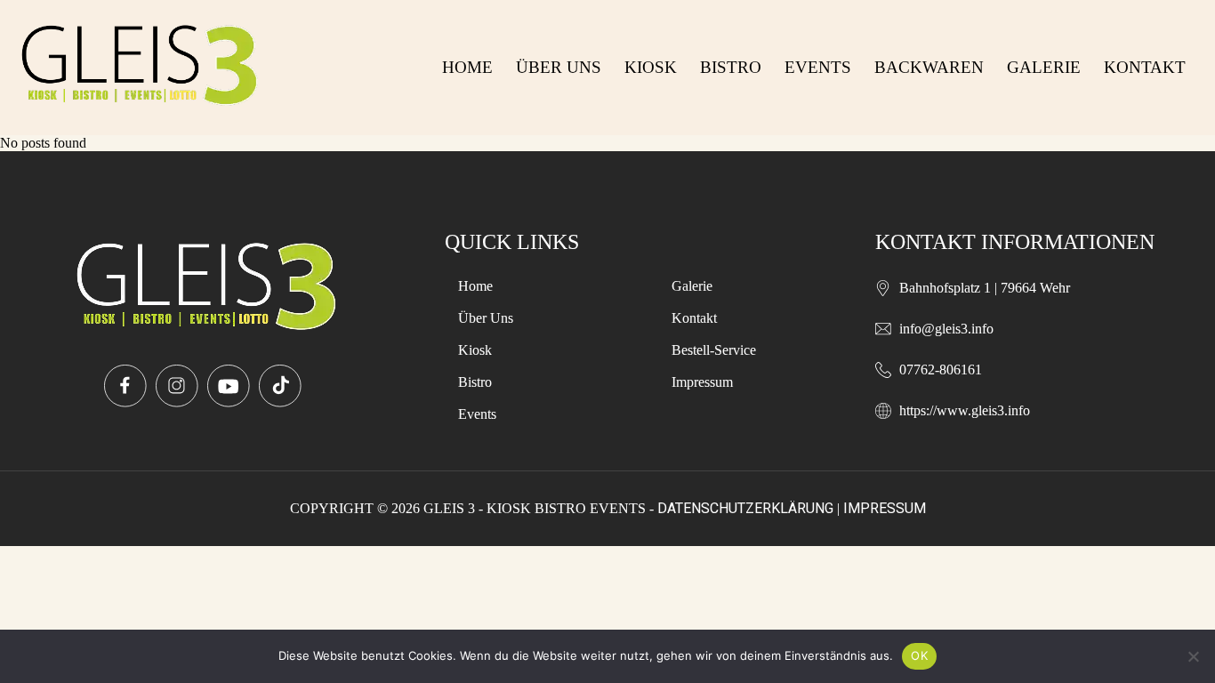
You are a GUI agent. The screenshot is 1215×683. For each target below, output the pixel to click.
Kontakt (1145, 67)
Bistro (730, 67)
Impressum (702, 382)
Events (818, 67)
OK (919, 655)
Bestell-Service (714, 350)
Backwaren (929, 67)
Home (467, 67)
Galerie (1044, 67)
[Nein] (1193, 656)
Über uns (558, 67)
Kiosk (650, 67)
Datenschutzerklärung (745, 508)
